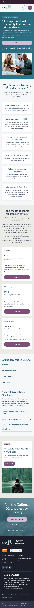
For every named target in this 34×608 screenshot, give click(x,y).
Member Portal (22, 240)
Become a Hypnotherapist (6, 559)
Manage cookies (6, 594)
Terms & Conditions (25, 594)
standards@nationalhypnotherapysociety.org (17, 230)
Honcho (10, 597)
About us (20, 555)
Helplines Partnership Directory (13, 589)
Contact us (21, 561)
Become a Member (7, 562)
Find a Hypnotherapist (8, 555)
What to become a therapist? (17, 530)
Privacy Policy (14, 594)
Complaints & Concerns (24, 558)
